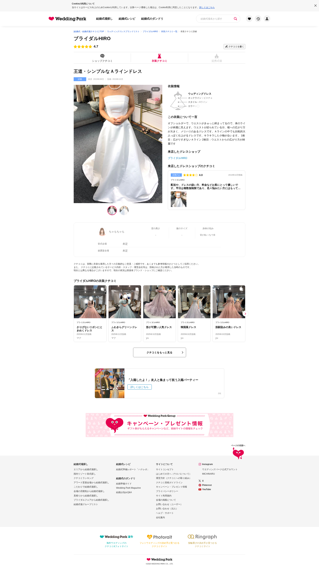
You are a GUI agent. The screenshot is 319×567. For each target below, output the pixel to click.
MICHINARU (208, 474)
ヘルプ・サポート (165, 513)
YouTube (206, 489)
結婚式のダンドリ (152, 18)
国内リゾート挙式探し (85, 474)
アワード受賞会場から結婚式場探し (91, 482)
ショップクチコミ (102, 60)
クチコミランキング (84, 478)
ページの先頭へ (238, 445)
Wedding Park (159, 559)
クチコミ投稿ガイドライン (169, 482)
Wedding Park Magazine (128, 488)
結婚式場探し (104, 18)
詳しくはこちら (207, 7)
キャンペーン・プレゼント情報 (171, 486)
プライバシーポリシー (167, 491)
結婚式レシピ (127, 18)
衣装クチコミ (159, 60)
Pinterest (207, 485)
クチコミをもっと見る (159, 352)
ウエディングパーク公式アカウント (220, 469)
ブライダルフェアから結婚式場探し (91, 500)
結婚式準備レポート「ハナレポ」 (132, 469)
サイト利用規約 (163, 495)
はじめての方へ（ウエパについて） (173, 474)
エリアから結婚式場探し (86, 469)
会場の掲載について (166, 500)
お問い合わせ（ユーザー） (169, 504)
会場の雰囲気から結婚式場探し (89, 491)
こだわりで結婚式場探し (86, 486)
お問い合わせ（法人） (167, 508)
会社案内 (160, 517)
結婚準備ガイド (124, 483)
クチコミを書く (236, 46)
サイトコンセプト (165, 469)
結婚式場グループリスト (86, 504)
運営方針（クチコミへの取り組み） (173, 478)
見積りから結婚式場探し (86, 495)
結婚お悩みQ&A (124, 492)
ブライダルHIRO (92, 38)
